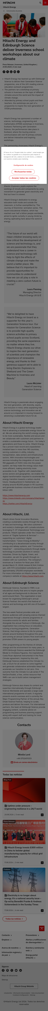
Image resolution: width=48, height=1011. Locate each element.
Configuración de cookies (23, 165)
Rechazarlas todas (23, 172)
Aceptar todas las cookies (24, 178)
